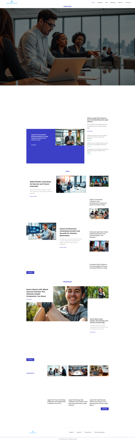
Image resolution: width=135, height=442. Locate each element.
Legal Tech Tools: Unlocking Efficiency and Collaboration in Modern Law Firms (56, 401)
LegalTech (99, 2)
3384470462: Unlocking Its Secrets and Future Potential (40, 184)
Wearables (112, 2)
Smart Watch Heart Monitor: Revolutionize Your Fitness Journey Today (99, 320)
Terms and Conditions (99, 432)
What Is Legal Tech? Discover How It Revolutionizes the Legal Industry (97, 119)
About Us (120, 2)
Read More (33, 144)
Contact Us (128, 2)
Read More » (89, 140)
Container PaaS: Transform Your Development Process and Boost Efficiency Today (98, 266)
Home (93, 2)
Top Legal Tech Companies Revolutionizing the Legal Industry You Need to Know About (97, 151)
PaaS (106, 2)
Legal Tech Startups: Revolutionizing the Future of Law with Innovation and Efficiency (97, 137)
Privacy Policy (88, 432)
